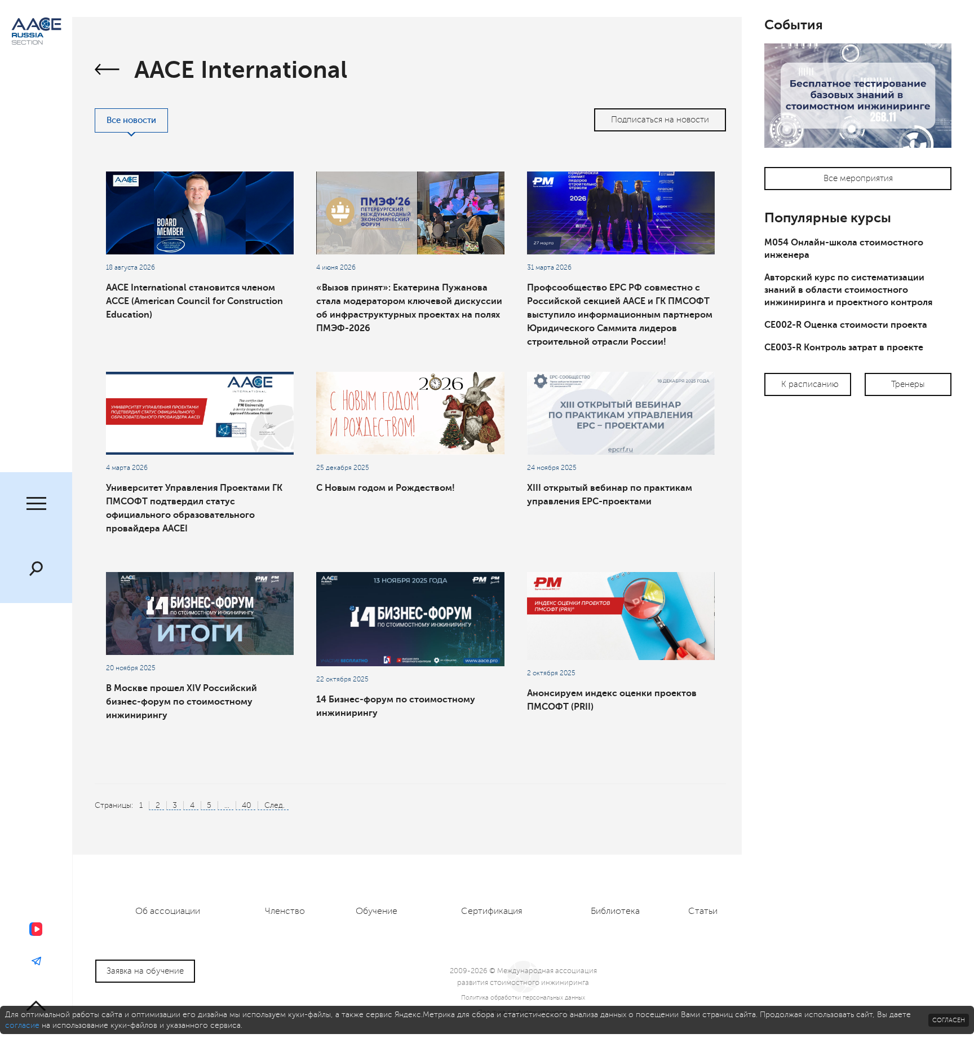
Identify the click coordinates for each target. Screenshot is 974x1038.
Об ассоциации (167, 911)
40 (246, 805)
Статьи (703, 911)
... (226, 805)
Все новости (131, 120)
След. (274, 805)
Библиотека (615, 911)
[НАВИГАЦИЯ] (36, 505)
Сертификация (492, 911)
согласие (22, 1025)
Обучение (376, 911)
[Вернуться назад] (107, 71)
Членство (285, 911)
